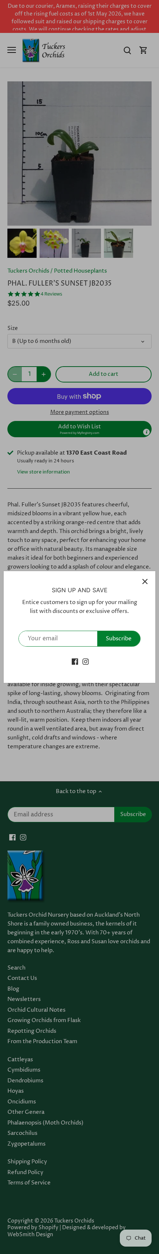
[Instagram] (85, 661)
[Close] (145, 581)
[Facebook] (75, 661)
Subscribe (119, 639)
